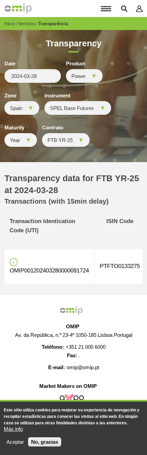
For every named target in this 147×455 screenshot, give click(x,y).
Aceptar (15, 442)
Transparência (53, 23)
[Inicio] (18, 8)
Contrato (52, 127)
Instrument (57, 95)
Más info (13, 429)
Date (9, 63)
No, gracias (44, 442)
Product (75, 63)
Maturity (14, 127)
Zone (10, 95)
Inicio (9, 23)
